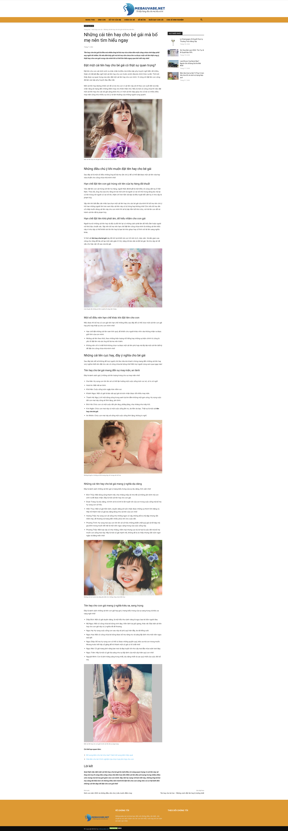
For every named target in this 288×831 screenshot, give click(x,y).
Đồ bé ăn (142, 20)
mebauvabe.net (104, 829)
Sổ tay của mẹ (115, 20)
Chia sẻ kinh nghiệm (174, 20)
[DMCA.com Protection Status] (116, 829)
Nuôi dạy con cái (156, 20)
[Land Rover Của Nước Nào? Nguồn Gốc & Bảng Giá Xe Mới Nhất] (173, 64)
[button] (201, 20)
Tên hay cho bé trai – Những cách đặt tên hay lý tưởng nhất (182, 793)
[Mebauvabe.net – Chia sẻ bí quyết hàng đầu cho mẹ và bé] (144, 8)
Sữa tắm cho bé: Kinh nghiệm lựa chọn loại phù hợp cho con (110, 759)
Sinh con (102, 20)
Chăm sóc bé (129, 20)
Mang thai (90, 20)
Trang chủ (87, 29)
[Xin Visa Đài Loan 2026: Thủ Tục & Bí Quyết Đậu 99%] (173, 53)
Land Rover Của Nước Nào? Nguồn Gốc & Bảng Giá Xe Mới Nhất (190, 63)
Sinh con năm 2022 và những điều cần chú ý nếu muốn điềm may (108, 793)
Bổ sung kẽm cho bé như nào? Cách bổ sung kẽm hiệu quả (109, 755)
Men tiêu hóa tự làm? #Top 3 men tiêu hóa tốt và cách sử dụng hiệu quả (192, 75)
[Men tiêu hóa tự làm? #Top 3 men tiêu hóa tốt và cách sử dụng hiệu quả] (173, 76)
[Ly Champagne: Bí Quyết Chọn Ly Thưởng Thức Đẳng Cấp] (173, 42)
